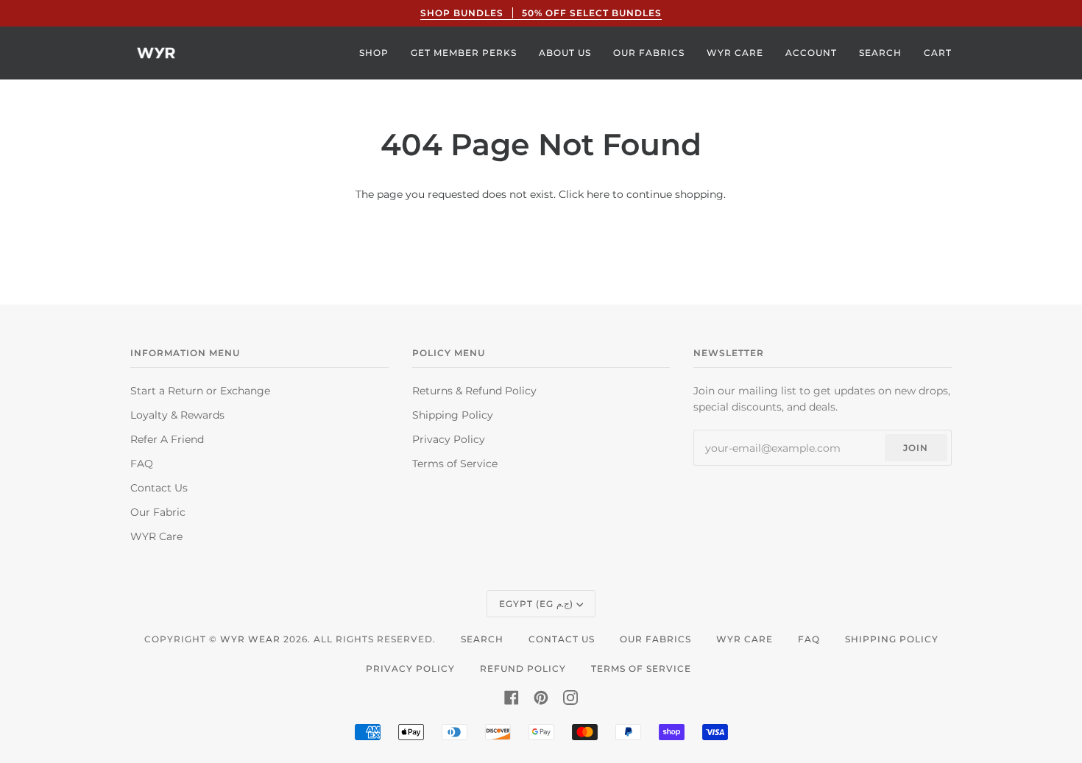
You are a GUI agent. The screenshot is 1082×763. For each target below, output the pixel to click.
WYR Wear (250, 639)
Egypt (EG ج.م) (536, 603)
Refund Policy (523, 668)
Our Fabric (157, 512)
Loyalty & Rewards (177, 415)
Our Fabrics (655, 639)
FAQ (141, 463)
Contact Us (159, 488)
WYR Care (156, 536)
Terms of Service (455, 463)
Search (482, 639)
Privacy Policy (448, 439)
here (598, 194)
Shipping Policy (452, 415)
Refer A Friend (167, 439)
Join (915, 447)
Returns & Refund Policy (474, 391)
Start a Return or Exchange (200, 391)
